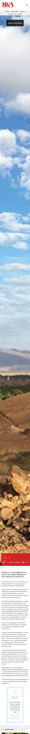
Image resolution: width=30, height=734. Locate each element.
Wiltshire (20, 14)
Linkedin (26, 562)
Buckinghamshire (15, 11)
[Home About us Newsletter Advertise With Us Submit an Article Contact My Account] (27, 5)
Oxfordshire (10, 14)
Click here (15, 716)
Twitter (20, 562)
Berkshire (7, 11)
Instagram (14, 562)
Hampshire (22, 11)
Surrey (15, 14)
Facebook (7, 562)
